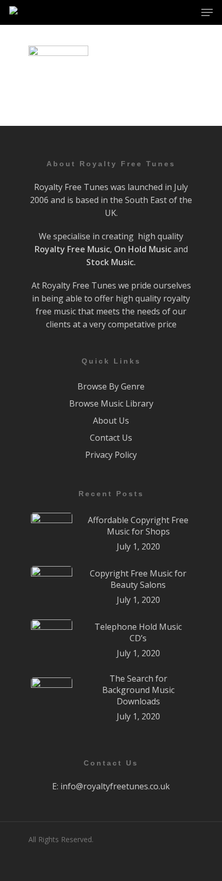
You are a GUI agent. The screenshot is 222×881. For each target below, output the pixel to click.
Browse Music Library (111, 403)
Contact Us (111, 437)
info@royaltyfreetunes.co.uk (115, 786)
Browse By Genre (111, 386)
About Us (111, 420)
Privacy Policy (111, 454)
